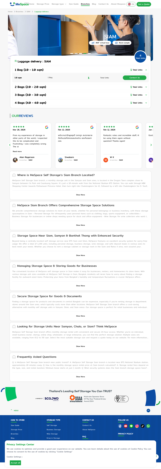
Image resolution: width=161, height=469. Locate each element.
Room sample (94, 42)
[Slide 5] (89, 53)
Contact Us (103, 4)
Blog (94, 4)
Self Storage (52, 425)
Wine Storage (52, 434)
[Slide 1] (71, 53)
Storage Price (43, 4)
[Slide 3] (80, 53)
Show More (80, 194)
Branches (85, 4)
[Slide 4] (84, 53)
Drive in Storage (53, 438)
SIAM (28, 11)
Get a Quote (144, 4)
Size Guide (74, 4)
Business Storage (54, 429)
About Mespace (118, 4)
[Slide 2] (76, 53)
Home (31, 4)
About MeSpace (88, 429)
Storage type (58, 4)
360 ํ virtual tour (73, 42)
